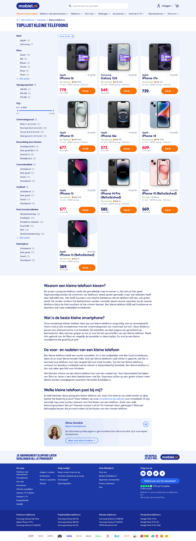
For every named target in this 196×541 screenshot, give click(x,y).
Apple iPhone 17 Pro (24, 522)
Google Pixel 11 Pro (148, 518)
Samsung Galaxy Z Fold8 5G (28, 525)
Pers (101, 487)
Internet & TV (22, 496)
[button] (66, 36)
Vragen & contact (47, 472)
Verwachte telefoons (150, 514)
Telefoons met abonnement (22, 473)
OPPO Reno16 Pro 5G (108, 525)
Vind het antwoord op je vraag (71, 476)
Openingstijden (64, 483)
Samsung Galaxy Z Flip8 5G (111, 522)
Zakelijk (19, 504)
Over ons (103, 472)
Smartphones (22, 477)
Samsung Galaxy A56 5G (68, 522)
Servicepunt (63, 479)
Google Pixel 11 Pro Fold (150, 525)
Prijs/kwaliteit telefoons (69, 514)
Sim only (20, 481)
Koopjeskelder (22, 500)
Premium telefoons (25, 514)
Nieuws (43, 483)
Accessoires (21, 485)
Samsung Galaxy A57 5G (68, 518)
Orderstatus (45, 476)
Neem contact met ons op (69, 472)
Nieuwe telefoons (107, 514)
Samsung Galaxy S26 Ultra (27, 518)
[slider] (17, 110)
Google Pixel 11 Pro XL (149, 522)
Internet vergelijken (24, 489)
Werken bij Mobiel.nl (108, 476)
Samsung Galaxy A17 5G (68, 525)
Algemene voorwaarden (109, 479)
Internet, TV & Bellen (25, 492)
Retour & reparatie (48, 479)
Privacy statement (106, 483)
